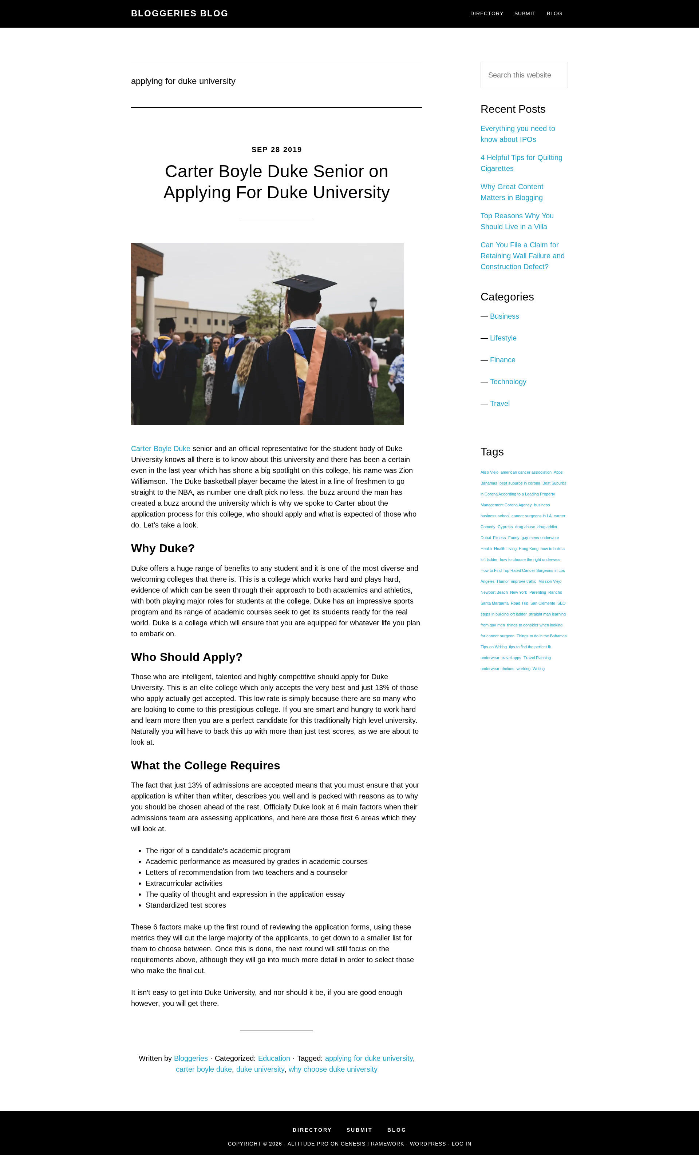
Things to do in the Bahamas (542, 636)
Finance (503, 360)
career (559, 516)
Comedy (488, 527)
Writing (539, 668)
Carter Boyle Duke (160, 449)
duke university (260, 1069)
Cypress (505, 527)
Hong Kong (528, 548)
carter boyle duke (204, 1069)
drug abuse (525, 527)
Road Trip (519, 603)
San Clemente (542, 603)
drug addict (547, 527)
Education (274, 1058)
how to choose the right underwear (530, 559)
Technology (508, 382)
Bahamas (489, 483)
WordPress (428, 1144)
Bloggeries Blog (180, 13)
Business (504, 316)
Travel (500, 403)
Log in (461, 1144)
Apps (558, 472)
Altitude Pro (308, 1144)
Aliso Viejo (489, 472)
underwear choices (497, 668)
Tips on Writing (494, 647)
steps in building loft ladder (504, 614)
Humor (503, 581)
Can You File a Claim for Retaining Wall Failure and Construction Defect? (523, 256)
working (523, 668)
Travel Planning (537, 658)
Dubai (486, 537)
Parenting (537, 592)
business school (495, 516)
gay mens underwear (540, 537)
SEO (561, 603)
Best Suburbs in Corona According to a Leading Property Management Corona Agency (523, 494)
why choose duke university (333, 1069)
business (542, 505)
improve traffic (523, 581)
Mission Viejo (549, 581)
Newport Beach (494, 592)
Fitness (499, 537)
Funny (514, 537)
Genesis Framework (372, 1144)
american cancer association (526, 472)
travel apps (511, 658)
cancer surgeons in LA (532, 516)
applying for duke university (369, 1058)
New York (518, 592)
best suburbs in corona (519, 483)
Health (486, 548)
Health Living (505, 548)
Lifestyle (503, 338)
